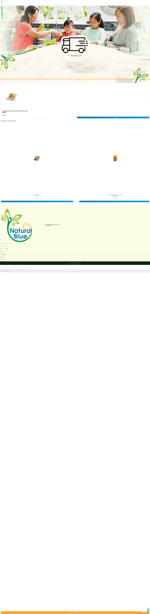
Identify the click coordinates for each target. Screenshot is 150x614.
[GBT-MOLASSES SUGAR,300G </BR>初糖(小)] (37, 158)
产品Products (4, 271)
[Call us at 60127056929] (147, 4)
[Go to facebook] (148, 612)
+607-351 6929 (4, 246)
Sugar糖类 (7, 271)
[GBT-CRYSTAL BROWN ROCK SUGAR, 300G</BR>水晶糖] (12, 96)
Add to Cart (37, 201)
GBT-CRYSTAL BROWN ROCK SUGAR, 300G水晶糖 (15, 271)
